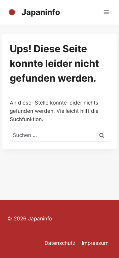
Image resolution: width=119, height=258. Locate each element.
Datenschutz (60, 243)
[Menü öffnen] (106, 12)
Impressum (95, 243)
